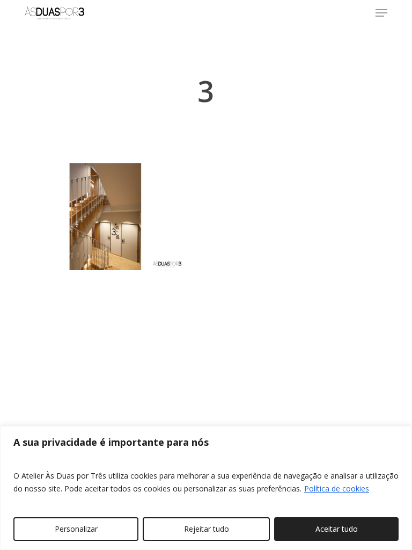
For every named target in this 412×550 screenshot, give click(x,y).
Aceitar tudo (336, 529)
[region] (206, 488)
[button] (381, 13)
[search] (360, 12)
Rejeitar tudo (206, 529)
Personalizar (76, 529)
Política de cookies (336, 488)
